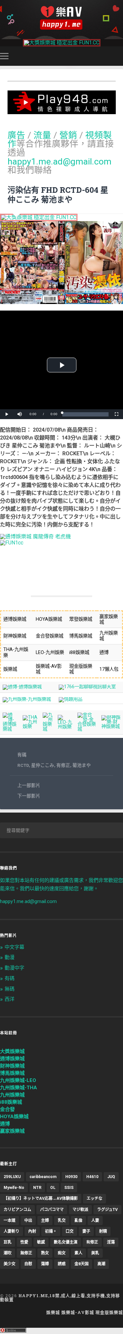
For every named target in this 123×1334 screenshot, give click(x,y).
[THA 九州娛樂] (30, 726)
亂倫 (78, 1220)
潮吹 (7, 1253)
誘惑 (62, 1264)
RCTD (23, 765)
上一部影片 (28, 785)
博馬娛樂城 (12, 1073)
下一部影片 (28, 795)
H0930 (71, 1176)
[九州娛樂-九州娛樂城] (27, 699)
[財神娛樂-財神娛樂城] (110, 726)
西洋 (9, 999)
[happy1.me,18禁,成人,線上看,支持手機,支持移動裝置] (61, 18)
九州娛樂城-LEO (18, 1080)
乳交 (62, 1220)
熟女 (45, 1253)
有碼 (22, 754)
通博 (5, 1124)
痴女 (62, 1253)
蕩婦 (45, 1264)
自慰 (28, 1264)
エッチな (94, 1198)
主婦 (45, 1220)
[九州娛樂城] (48, 729)
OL (52, 1187)
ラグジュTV (107, 1209)
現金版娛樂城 (109, 1312)
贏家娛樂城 (12, 1131)
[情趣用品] (70, 699)
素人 (78, 1253)
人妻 (95, 1220)
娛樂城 (53, 1312)
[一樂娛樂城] (11, 543)
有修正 (63, 765)
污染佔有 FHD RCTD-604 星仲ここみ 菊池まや (58, 195)
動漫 (9, 957)
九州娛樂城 (12, 1095)
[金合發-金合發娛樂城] (86, 729)
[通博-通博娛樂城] (22, 687)
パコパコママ (52, 1209)
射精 (103, 1231)
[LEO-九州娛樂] (65, 727)
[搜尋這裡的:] (61, 830)
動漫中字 (14, 968)
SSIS (68, 1187)
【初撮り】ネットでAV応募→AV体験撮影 (41, 1198)
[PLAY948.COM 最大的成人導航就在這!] (61, 111)
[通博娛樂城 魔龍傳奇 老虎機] (35, 536)
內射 (32, 1231)
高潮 (101, 1264)
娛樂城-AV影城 (77, 1312)
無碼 (9, 989)
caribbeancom (43, 1176)
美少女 (9, 1264)
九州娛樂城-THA (18, 1088)
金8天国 (81, 1264)
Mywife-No (14, 1187)
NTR (37, 1187)
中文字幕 (14, 947)
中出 (28, 1220)
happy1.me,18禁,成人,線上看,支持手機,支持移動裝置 (60, 1297)
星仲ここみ (42, 765)
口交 (69, 1231)
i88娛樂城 (11, 1102)
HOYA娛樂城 (14, 1117)
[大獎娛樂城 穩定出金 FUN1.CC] (61, 42)
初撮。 (51, 1231)
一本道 (9, 1220)
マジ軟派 (80, 1209)
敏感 (41, 1242)
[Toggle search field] (119, 56)
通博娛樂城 (12, 1059)
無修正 (26, 1253)
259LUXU (12, 1176)
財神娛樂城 (12, 1066)
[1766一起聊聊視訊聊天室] (87, 687)
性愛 (24, 1242)
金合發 (7, 1109)
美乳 (95, 1253)
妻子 (86, 1231)
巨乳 (7, 1242)
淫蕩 (111, 1242)
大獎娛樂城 (12, 1051)
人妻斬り (11, 1231)
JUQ (111, 1176)
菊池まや (81, 765)
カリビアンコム (17, 1209)
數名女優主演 (65, 1242)
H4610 (92, 1176)
